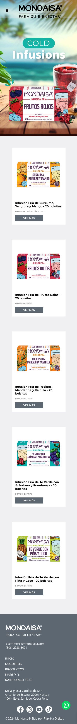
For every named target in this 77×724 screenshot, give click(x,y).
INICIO (9, 658)
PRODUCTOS (14, 669)
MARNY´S (12, 674)
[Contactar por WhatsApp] (66, 709)
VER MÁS (29, 218)
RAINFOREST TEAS (18, 680)
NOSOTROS (13, 664)
